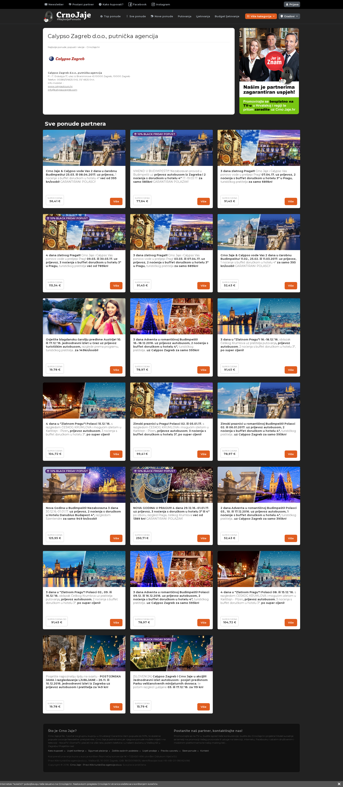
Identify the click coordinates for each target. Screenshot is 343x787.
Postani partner (81, 4)
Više (116, 201)
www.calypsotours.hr (60, 86)
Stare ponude (189, 750)
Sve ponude (135, 16)
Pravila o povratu (169, 750)
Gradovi (289, 16)
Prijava (292, 4)
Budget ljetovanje (227, 16)
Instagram (163, 4)
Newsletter (54, 4)
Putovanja (184, 16)
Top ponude (110, 16)
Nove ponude (162, 16)
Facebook (139, 4)
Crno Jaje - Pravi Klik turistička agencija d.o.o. (96, 764)
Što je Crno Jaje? (62, 731)
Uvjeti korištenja (75, 750)
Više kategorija (261, 16)
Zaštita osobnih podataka (125, 750)
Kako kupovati (55, 750)
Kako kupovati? (111, 4)
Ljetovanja (203, 16)
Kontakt (204, 750)
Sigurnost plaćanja (98, 750)
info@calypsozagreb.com (62, 89)
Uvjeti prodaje (149, 750)
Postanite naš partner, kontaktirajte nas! (208, 731)
